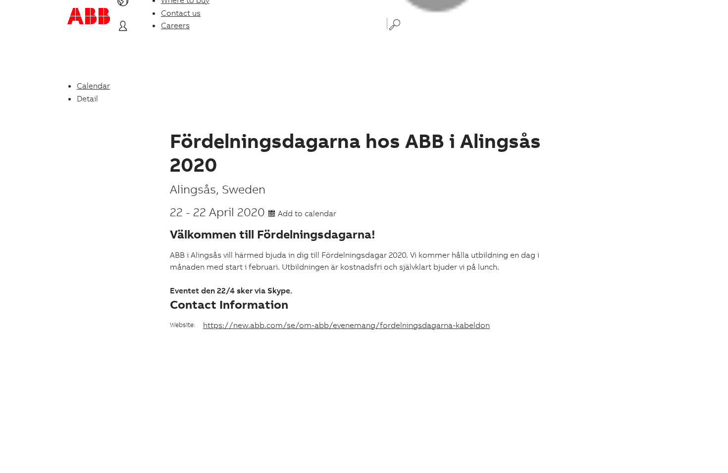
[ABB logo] (88, 16)
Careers (175, 25)
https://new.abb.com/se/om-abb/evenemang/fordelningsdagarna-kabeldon (346, 325)
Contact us (181, 13)
